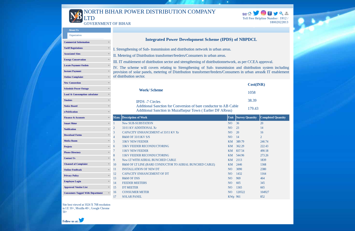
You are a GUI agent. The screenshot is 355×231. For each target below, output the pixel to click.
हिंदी (244, 14)
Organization (75, 35)
